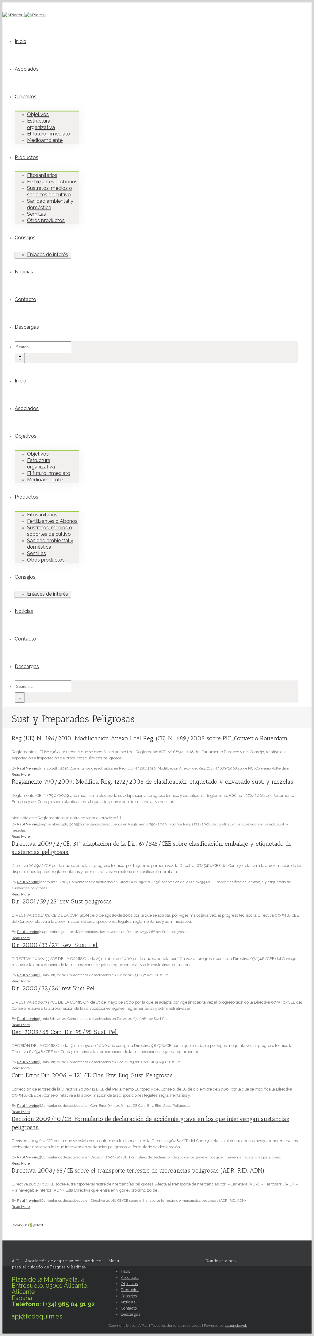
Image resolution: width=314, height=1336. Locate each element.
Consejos (25, 238)
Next (39, 1225)
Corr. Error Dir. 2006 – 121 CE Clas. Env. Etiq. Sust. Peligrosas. (93, 1075)
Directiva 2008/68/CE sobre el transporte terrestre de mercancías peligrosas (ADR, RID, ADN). (139, 1170)
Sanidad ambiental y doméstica (50, 204)
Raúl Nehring (28, 768)
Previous (19, 1225)
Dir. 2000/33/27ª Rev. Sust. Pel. (55, 945)
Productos (26, 157)
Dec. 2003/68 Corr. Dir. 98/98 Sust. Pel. (65, 1032)
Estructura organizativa (41, 124)
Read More (21, 774)
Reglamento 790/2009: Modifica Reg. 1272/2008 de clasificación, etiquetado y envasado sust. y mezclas (152, 781)
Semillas (36, 214)
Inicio (20, 41)
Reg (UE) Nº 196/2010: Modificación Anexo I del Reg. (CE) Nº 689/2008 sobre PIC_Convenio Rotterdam (149, 738)
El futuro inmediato (48, 134)
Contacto (25, 299)
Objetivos (25, 97)
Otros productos (46, 220)
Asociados (27, 69)
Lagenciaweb (236, 1325)
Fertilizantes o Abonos (52, 182)
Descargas (27, 327)
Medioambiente (45, 140)
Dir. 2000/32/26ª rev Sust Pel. (54, 988)
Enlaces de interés (47, 254)
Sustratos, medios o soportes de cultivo (49, 191)
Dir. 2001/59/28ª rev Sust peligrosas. (62, 901)
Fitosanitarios (42, 175)
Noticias (24, 272)
